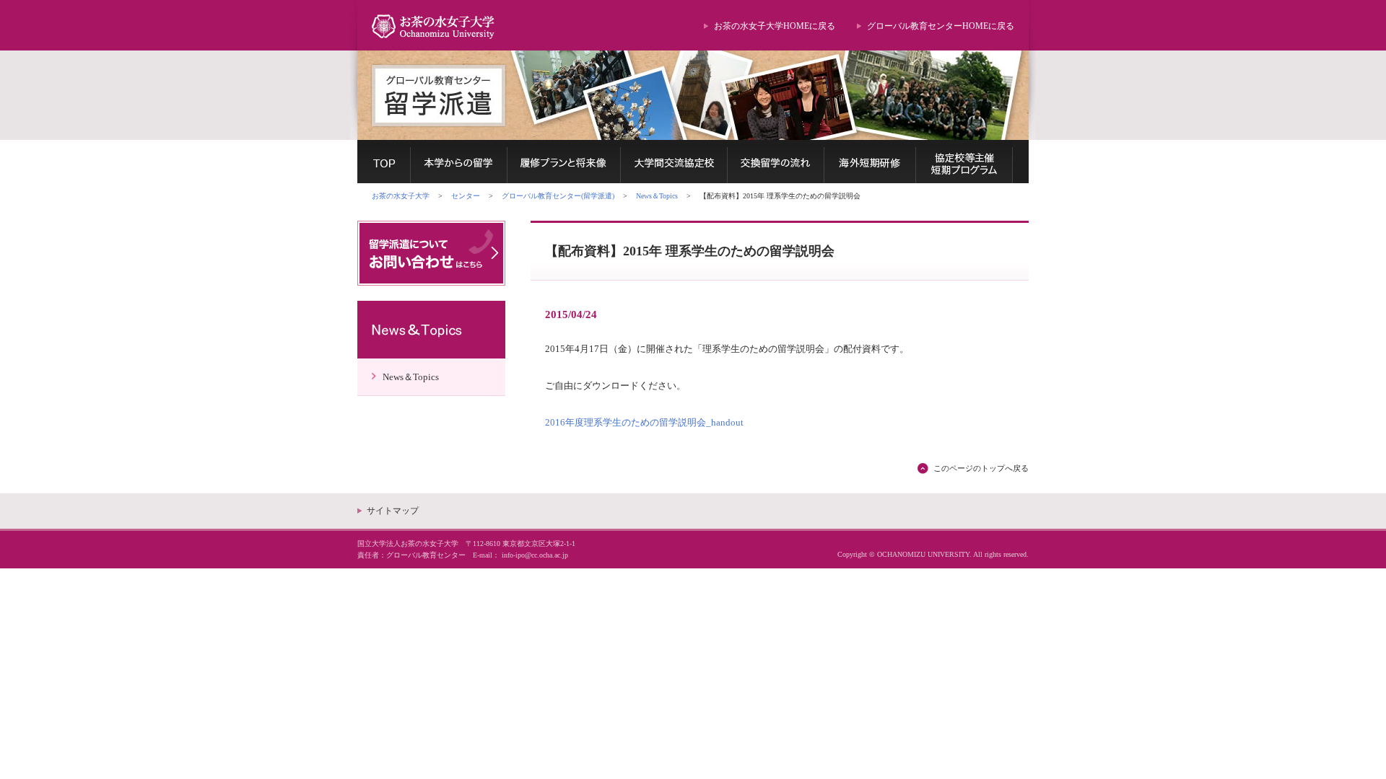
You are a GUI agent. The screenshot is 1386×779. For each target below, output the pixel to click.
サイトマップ (393, 511)
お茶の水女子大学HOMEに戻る (774, 26)
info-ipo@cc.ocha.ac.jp (535, 555)
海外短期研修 (870, 161)
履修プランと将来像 (564, 161)
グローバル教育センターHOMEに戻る (940, 26)
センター (465, 196)
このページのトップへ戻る (981, 468)
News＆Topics (657, 196)
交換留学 (776, 161)
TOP (384, 161)
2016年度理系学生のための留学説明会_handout (644, 422)
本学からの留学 (459, 161)
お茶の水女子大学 (401, 196)
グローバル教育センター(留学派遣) (558, 196)
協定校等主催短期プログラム (964, 161)
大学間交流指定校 (674, 161)
